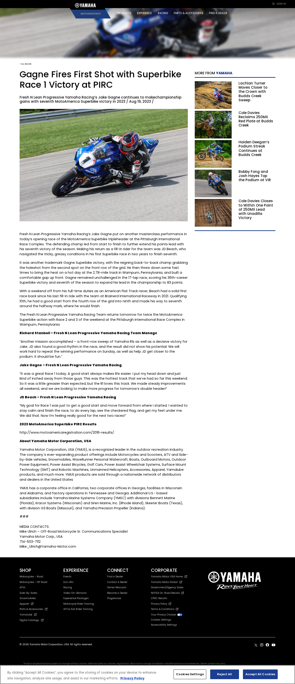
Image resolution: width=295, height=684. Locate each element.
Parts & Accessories (31, 609)
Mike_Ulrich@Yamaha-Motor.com (48, 546)
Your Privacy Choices (164, 614)
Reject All (224, 674)
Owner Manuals (116, 587)
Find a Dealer (115, 576)
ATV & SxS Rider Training (78, 609)
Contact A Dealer (117, 582)
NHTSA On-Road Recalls (166, 593)
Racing (67, 587)
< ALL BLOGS (25, 63)
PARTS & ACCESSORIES (188, 13)
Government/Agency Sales (167, 587)
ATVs (22, 587)
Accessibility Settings (164, 625)
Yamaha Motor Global (164, 582)
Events (67, 576)
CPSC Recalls (159, 598)
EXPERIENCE (144, 13)
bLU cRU (68, 582)
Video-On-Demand (74, 593)
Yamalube (26, 614)
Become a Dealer (117, 593)
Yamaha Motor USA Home (167, 576)
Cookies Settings (190, 674)
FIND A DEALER (218, 13)
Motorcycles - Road (31, 576)
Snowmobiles (28, 598)
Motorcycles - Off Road (33, 582)
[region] (147, 674)
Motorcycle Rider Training (78, 604)
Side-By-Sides (28, 593)
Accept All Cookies (260, 674)
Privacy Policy (160, 604)
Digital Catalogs (29, 620)
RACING (163, 13)
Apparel (24, 604)
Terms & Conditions (163, 609)
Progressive (114, 598)
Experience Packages (76, 598)
